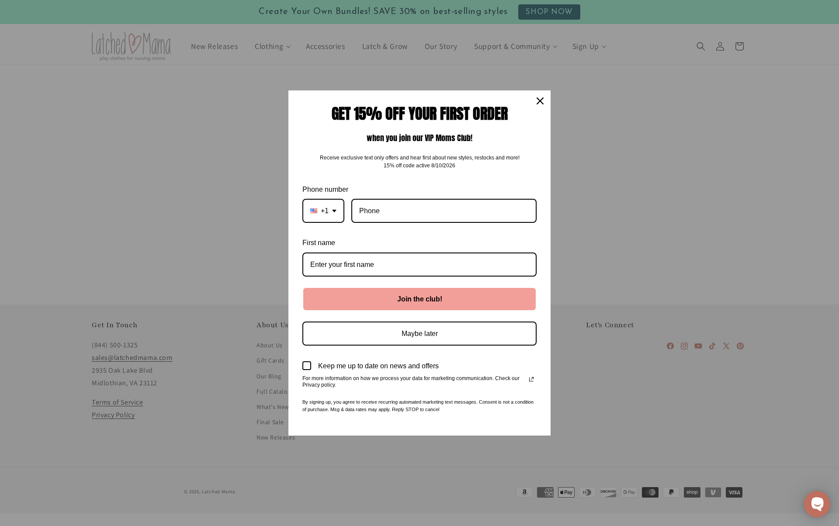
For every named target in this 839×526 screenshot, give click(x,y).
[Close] (540, 100)
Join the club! (419, 299)
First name (318, 242)
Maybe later (420, 333)
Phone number (325, 189)
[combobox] (323, 211)
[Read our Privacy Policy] (531, 379)
